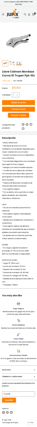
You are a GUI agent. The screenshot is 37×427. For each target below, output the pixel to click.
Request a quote (18, 115)
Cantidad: (6, 95)
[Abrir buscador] (25, 14)
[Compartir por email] (23, 128)
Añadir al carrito (18, 102)
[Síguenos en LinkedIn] (11, 412)
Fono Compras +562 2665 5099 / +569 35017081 (18, 3)
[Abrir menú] (3, 14)
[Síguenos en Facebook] (3, 412)
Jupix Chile (6, 81)
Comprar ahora (19, 109)
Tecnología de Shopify (10, 423)
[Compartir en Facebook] (23, 124)
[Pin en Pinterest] (27, 124)
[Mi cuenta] (29, 14)
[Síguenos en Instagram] (7, 412)
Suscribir (9, 400)
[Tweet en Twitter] (30, 124)
